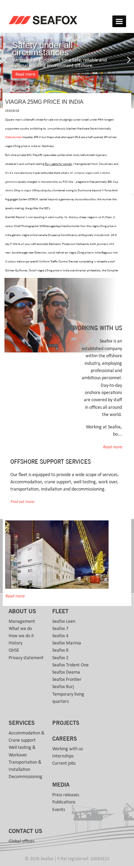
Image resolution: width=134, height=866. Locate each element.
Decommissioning (25, 776)
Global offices (21, 841)
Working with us (67, 748)
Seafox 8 (60, 650)
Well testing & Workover (22, 751)
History (15, 643)
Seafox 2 (60, 657)
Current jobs (64, 763)
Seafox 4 (60, 635)
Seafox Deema (66, 672)
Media (60, 785)
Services (22, 723)
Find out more (22, 501)
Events (58, 809)
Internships (63, 756)
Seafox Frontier (66, 679)
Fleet (60, 611)
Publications (63, 802)
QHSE (14, 650)
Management (22, 621)
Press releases (65, 794)
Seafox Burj (63, 686)
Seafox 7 (60, 628)
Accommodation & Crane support (27, 737)
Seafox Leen (63, 621)
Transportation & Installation (25, 766)
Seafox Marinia (66, 643)
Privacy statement (26, 657)
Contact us (25, 831)
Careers (64, 739)
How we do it (21, 635)
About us (22, 611)
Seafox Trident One (70, 665)
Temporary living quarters (68, 698)
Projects (65, 723)
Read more (25, 74)
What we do (20, 628)
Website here (13, 137)
